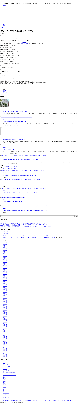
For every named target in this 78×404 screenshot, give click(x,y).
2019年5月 (5, 324)
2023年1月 (5, 294)
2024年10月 (5, 269)
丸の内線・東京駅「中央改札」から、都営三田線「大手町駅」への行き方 (15, 121)
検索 (1, 214)
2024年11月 (5, 268)
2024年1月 (5, 280)
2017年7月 (5, 350)
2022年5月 (5, 304)
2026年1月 (5, 251)
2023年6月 (5, 288)
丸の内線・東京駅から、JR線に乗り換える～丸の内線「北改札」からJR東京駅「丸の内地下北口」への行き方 (21, 184)
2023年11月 (5, 282)
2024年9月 (5, 270)
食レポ (4, 395)
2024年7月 (5, 272)
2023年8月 (5, 286)
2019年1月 (5, 329)
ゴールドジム (5, 364)
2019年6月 (5, 323)
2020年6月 (5, 312)
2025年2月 (5, 264)
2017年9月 (5, 348)
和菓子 (4, 382)
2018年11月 (5, 331)
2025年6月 (5, 259)
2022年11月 (5, 296)
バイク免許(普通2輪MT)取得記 (9, 372)
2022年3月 (5, 306)
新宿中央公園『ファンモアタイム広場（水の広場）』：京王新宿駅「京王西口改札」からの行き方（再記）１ (21, 159)
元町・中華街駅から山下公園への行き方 (11, 166)
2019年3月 (5, 326)
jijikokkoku (59, 235)
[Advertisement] (39, 15)
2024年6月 (5, 274)
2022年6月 (5, 302)
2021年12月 (5, 310)
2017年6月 (5, 352)
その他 (4, 367)
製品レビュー (5, 390)
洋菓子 (4, 388)
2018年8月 (5, 335)
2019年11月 (5, 317)
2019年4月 (5, 325)
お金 (4, 363)
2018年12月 (5, 330)
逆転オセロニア (6, 393)
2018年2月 (5, 342)
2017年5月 (5, 353)
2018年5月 (5, 338)
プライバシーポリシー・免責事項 (9, 375)
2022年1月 (5, 308)
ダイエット (5, 369)
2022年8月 (5, 300)
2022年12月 (5, 295)
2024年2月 (5, 278)
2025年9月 (5, 256)
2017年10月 (5, 347)
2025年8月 (5, 257)
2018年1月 (5, 343)
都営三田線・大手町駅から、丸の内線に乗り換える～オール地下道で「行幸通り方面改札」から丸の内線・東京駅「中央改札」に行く (25, 210)
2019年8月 (5, 320)
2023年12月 (5, 281)
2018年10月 (5, 332)
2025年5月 (5, 260)
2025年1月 (5, 265)
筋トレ (4, 389)
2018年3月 (5, 341)
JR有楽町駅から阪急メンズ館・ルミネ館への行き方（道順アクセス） (14, 139)
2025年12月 (5, 252)
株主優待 (4, 385)
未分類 (2, 94)
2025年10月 (5, 254)
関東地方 (4, 394)
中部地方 (4, 378)
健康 (4, 379)
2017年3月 (5, 355)
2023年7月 (5, 287)
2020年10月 (5, 311)
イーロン (30, 231)
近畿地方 (4, 391)
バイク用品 (5, 373)
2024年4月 (5, 276)
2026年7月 (5, 244)
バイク (4, 371)
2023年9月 (5, 284)
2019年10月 (5, 318)
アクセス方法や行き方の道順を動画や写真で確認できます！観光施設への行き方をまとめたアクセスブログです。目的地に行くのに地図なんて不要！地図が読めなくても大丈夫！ (37, 400)
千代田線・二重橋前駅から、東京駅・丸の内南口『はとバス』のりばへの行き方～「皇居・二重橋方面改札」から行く (22, 192)
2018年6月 (5, 337)
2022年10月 (5, 298)
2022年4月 (5, 305)
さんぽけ (4, 365)
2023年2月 (5, 293)
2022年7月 (5, 301)
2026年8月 (5, 242)
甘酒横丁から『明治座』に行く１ (8, 149)
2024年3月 (5, 277)
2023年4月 (5, 290)
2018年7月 (5, 336)
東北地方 (4, 384)
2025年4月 (5, 262)
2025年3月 (5, 263)
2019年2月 (5, 328)
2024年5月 (5, 275)
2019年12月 (5, 316)
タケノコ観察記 (6, 370)
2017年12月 (5, 344)
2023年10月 (5, 283)
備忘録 (4, 381)
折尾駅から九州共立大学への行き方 (10, 168)
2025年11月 (5, 253)
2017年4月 (5, 354)
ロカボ (4, 376)
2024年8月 (5, 271)
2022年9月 (5, 299)
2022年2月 (5, 307)
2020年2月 (5, 313)
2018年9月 (5, 334)
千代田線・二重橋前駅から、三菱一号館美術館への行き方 (12, 201)
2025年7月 (5, 258)
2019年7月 (5, 322)
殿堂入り (4, 387)
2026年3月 (5, 248)
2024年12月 (5, 266)
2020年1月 (5, 314)
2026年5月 (5, 246)
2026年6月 (5, 245)
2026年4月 (5, 247)
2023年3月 (5, 292)
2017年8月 (5, 349)
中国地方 (4, 377)
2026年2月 (5, 250)
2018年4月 (5, 340)
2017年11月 (5, 346)
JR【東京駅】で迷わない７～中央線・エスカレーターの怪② (15, 231)
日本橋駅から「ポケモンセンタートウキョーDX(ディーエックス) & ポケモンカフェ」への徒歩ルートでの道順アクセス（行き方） (29, 235)
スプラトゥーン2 (6, 366)
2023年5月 (5, 289)
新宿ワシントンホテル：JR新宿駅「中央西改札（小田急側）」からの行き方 (15, 111)
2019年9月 (5, 319)
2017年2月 (5, 356)
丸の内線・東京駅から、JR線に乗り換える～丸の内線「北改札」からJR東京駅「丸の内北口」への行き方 (20, 175)
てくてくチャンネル (4, 5)
